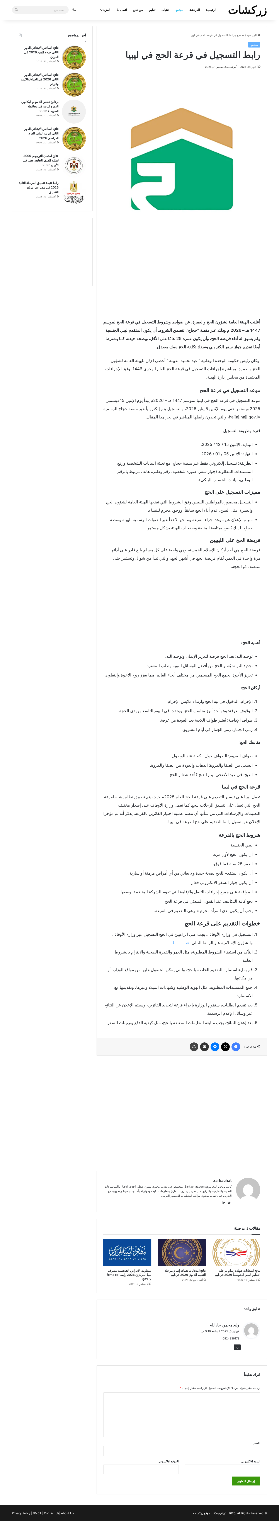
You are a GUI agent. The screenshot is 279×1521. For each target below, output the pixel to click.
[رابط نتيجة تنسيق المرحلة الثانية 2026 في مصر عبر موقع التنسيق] (74, 193)
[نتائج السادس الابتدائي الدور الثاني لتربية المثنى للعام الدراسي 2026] (74, 139)
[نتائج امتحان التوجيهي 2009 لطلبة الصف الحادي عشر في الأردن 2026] (74, 166)
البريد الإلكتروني (250, 1461)
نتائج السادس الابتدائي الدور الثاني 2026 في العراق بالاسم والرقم (40, 79)
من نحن (138, 10)
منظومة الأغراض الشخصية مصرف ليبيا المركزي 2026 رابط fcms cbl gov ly (129, 1275)
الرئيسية (211, 10)
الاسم (256, 1443)
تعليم (152, 10)
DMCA (37, 1513)
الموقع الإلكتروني (168, 1461)
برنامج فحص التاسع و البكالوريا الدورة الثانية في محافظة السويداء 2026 (40, 106)
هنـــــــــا (181, 942)
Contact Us (51, 1513)
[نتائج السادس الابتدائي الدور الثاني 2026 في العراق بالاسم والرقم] (74, 85)
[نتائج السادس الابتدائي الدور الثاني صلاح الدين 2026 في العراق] (74, 58)
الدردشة (194, 10)
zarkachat (222, 1180)
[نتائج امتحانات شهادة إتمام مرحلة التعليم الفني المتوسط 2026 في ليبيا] (236, 1252)
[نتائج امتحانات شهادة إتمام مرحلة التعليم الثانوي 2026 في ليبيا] (182, 1252)
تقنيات (165, 10)
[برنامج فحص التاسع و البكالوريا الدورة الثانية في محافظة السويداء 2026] (74, 112)
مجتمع (179, 10)
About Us (67, 1513)
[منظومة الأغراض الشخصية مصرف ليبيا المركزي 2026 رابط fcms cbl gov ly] (127, 1252)
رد (237, 1347)
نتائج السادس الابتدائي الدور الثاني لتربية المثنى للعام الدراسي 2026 (41, 133)
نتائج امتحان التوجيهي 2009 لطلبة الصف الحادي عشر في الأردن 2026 (41, 160)
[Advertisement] (181, 280)
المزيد (107, 10)
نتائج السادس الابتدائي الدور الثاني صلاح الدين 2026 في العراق (41, 52)
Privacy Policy (21, 1513)
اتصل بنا (122, 10)
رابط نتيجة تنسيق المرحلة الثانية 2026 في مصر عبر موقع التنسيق (39, 187)
